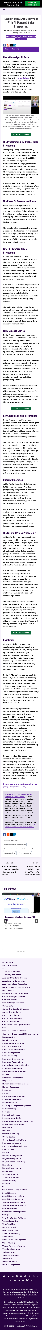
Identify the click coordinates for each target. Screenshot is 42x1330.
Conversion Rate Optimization (16, 1025)
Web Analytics (8, 1252)
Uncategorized (9, 1227)
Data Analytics (8, 1037)
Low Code (6, 1112)
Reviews (6, 1294)
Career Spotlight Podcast (13, 997)
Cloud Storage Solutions (13, 1003)
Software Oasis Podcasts (13, 1202)
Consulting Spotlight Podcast (15, 1009)
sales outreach (27, 849)
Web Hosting (8, 1258)
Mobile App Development (13, 1124)
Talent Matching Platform (14, 1218)
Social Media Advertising (13, 1196)
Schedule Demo (32, 1294)
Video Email (10, 36)
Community (7, 1006)
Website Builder (9, 1262)
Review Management (11, 1168)
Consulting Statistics (11, 1012)
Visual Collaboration (11, 1249)
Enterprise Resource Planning (15, 1065)
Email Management (11, 1053)
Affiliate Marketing (10, 965)
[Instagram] (17, 1276)
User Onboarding (10, 1230)
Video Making (21, 39)
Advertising (13, 1292)
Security (6, 1184)
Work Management (11, 1265)
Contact (25, 1289)
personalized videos (11, 849)
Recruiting (7, 1165)
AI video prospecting (12, 840)
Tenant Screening (10, 1221)
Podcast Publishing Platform (15, 1146)
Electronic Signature (11, 1046)
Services (6, 1292)
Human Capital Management (15, 1084)
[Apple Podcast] (14, 1280)
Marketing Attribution (12, 1118)
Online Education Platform (14, 1140)
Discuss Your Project (20, 1294)
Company (19, 1289)
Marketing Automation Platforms (17, 1121)
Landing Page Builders (12, 1099)
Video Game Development (14, 1240)
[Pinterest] (21, 1276)
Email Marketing (9, 1056)
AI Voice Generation (28, 36)
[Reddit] (8, 45)
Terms (31, 1289)
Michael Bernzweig (13, 30)
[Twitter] (8, 1276)
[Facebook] (4, 45)
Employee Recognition (12, 1062)
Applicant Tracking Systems (14, 978)
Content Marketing (11, 1021)
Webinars (20, 1292)
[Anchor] (31, 1280)
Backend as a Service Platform (16, 987)
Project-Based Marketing (13, 1162)
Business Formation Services (15, 993)
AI (17, 36)
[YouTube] (12, 1276)
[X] (11, 45)
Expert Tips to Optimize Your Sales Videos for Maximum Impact (32, 869)
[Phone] (38, 1276)
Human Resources (10, 1087)
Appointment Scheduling (13, 981)
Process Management (12, 1156)
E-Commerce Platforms (13, 1043)
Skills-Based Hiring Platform (15, 1190)
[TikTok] (25, 1276)
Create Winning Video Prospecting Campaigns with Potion (10, 869)
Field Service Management (14, 1071)
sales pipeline (9, 853)
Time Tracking (8, 1224)
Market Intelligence (11, 1115)
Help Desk (7, 1081)
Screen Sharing (9, 1180)
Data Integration (9, 1040)
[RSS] (19, 1280)
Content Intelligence (11, 1015)
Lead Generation (9, 1102)
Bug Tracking (8, 990)
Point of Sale (8, 1149)
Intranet (6, 1093)
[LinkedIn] (14, 45)
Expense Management (12, 1068)
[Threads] (23, 1280)
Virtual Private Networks (13, 1246)
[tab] (17, 951)
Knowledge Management (13, 1096)
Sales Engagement (10, 1177)
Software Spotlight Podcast (14, 1205)
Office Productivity (10, 1134)
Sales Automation (10, 1174)
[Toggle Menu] (4, 9)
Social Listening (9, 1193)
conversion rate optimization (15, 844)
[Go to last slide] (5, 921)
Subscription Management (14, 1212)
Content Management (12, 1018)
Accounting (7, 962)
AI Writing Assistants (11, 975)
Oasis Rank (27, 1292)
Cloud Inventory (9, 1000)
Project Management (11, 1159)
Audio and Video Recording (14, 984)
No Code (6, 1131)
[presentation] (21, 903)
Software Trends (9, 1209)
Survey (5, 1215)
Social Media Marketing (12, 1199)
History (13, 1289)
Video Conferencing (11, 1233)
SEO (4, 1187)
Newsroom (7, 1127)
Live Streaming (9, 1109)
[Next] (36, 921)
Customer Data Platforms (14, 1031)
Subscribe (21, 1297)
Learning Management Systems (16, 1106)
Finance (5, 1074)
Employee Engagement (13, 1059)
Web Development (10, 1255)
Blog (11, 1294)
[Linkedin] (29, 1276)
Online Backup (9, 1137)
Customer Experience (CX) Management (20, 1034)
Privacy (36, 1289)
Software (35, 1292)
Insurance (6, 1090)
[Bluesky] (27, 1280)
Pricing (5, 1152)
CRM (4, 1028)
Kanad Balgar (23, 78)
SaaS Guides (7, 1171)
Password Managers (11, 1143)
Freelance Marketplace (12, 1078)
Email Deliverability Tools (13, 1050)
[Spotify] (10, 1280)
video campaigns (24, 853)
